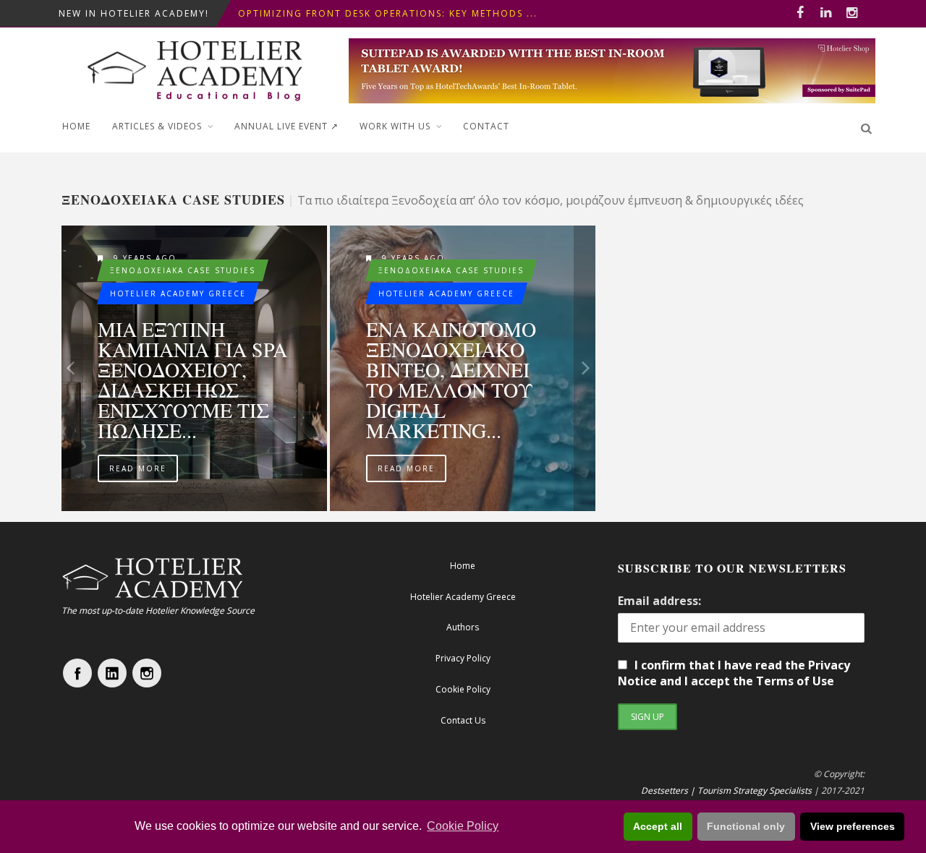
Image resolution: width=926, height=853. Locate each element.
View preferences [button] (852, 826)
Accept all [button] (657, 826)
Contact (486, 126)
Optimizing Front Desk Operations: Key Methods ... (388, 13)
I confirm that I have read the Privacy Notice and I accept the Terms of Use (734, 673)
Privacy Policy (463, 658)
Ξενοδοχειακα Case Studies (182, 270)
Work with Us (395, 126)
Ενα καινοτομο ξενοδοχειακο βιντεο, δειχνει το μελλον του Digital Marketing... (451, 379)
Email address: (659, 601)
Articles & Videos (157, 126)
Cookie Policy (462, 826)
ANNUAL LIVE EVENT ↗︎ (286, 126)
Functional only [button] (746, 826)
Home (76, 126)
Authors (462, 627)
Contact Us (463, 720)
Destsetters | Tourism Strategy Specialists (726, 790)
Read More (137, 468)
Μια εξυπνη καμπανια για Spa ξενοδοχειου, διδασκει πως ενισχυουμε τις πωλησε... (192, 379)
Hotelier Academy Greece (178, 293)
